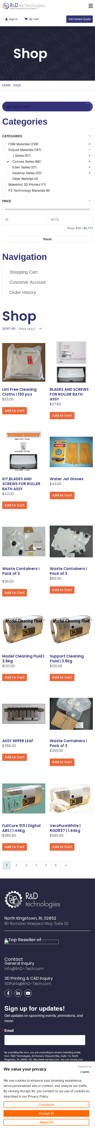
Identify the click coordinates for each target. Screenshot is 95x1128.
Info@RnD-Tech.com (24, 968)
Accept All (46, 1113)
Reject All (46, 1122)
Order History (23, 292)
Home (6, 85)
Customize (46, 1104)
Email (9, 1030)
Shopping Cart (24, 272)
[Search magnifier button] (88, 106)
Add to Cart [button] (15, 410)
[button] (71, 6)
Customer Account (28, 282)
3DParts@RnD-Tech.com (27, 983)
